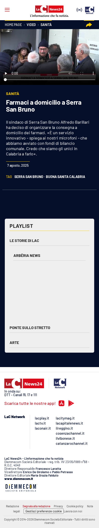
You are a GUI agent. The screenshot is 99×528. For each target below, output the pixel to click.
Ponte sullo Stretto (30, 327)
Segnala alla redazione (36, 506)
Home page (13, 25)
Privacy (58, 506)
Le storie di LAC (24, 240)
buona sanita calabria (65, 177)
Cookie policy (75, 506)
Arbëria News (26, 255)
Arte (14, 342)
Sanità (46, 25)
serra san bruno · (29, 177)
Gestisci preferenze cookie (43, 511)
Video (31, 25)
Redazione (12, 506)
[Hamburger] (7, 9)
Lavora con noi (73, 511)
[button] (89, 25)
